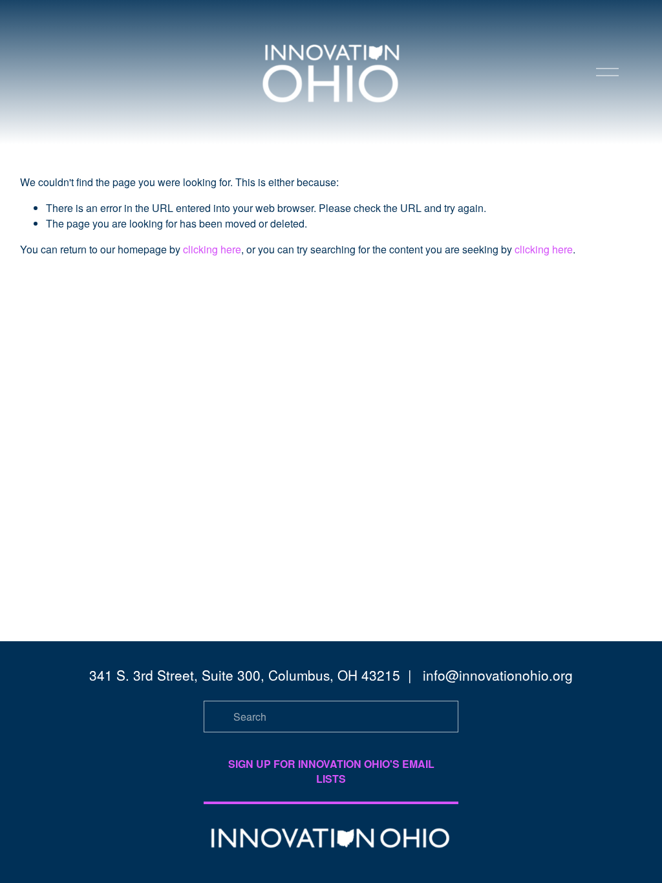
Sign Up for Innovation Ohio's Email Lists (331, 771)
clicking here (212, 249)
